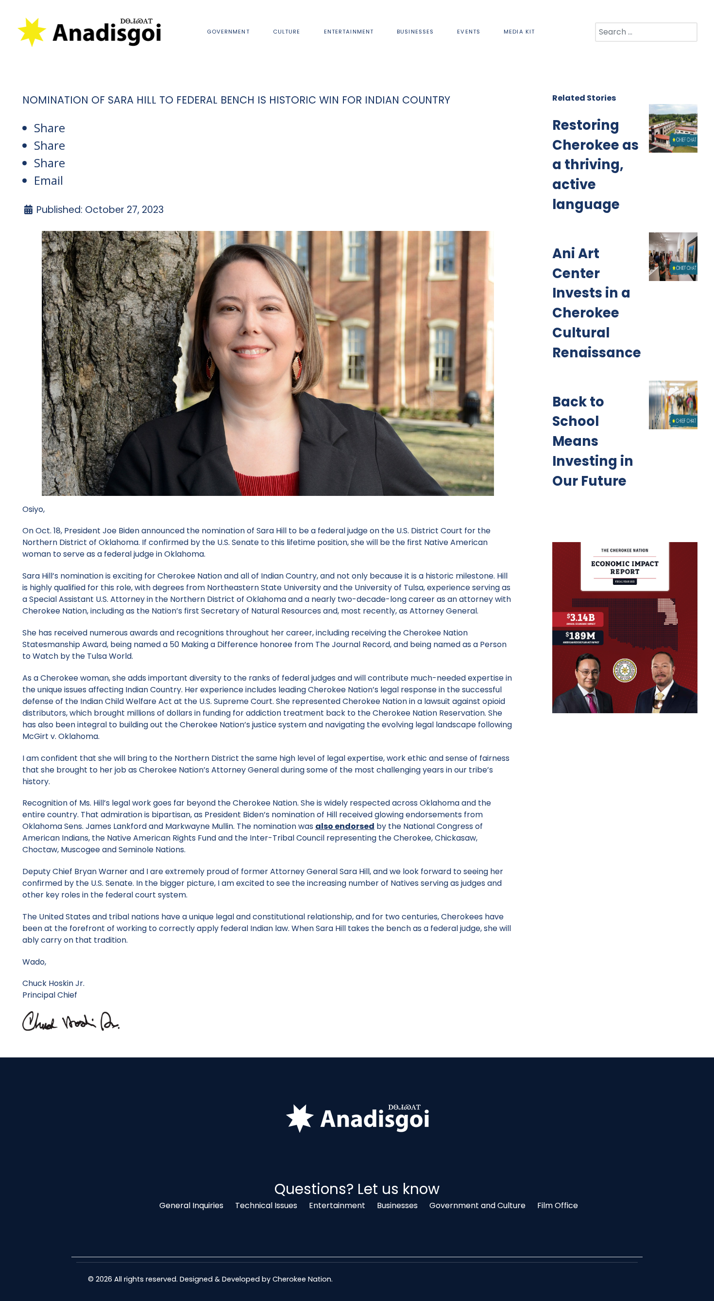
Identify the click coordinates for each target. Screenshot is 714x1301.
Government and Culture (477, 1205)
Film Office (557, 1205)
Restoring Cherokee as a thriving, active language (595, 165)
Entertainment (337, 1205)
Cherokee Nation (301, 1279)
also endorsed (344, 826)
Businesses (397, 1205)
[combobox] (646, 32)
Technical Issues (266, 1205)
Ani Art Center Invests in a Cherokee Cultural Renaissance (596, 303)
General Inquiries (191, 1205)
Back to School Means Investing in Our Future (592, 441)
